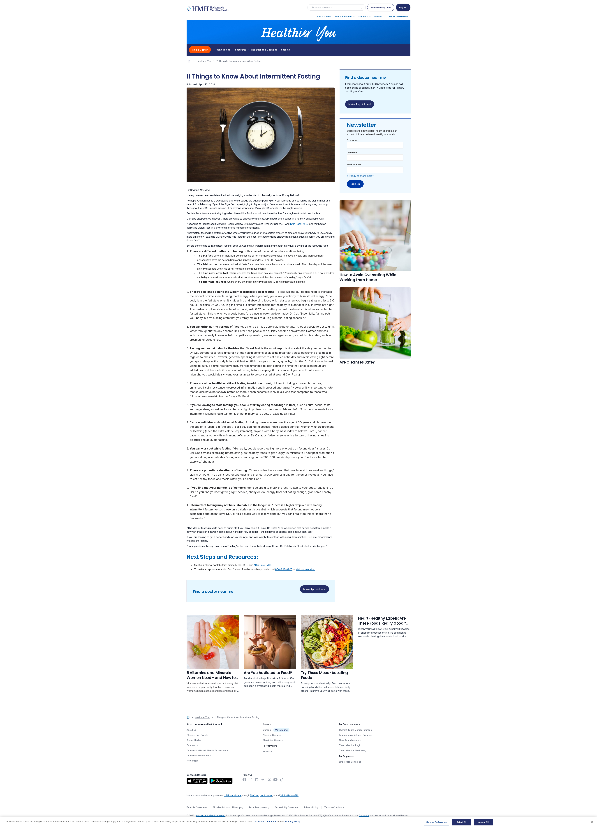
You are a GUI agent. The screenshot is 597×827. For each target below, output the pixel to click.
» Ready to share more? (360, 175)
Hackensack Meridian (210, 815)
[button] (324, 16)
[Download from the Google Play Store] (221, 781)
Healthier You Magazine (264, 50)
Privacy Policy (311, 807)
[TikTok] (282, 779)
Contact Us (193, 745)
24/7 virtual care (232, 795)
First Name (352, 140)
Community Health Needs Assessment (207, 750)
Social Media (194, 740)
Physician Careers (273, 740)
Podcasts (285, 50)
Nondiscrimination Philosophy (228, 807)
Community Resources (199, 755)
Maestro (267, 751)
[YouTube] (275, 779)
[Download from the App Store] (197, 781)
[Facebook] (244, 779)
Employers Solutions (350, 761)
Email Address (354, 164)
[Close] (592, 821)
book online (266, 795)
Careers (267, 730)
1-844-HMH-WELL (289, 795)
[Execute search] (362, 7)
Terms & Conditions (334, 807)
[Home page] (189, 61)
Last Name (352, 152)
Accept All (483, 822)
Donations (364, 815)
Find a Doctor (200, 49)
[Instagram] (250, 779)
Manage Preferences (436, 822)
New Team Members (350, 740)
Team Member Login (350, 745)
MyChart (254, 795)
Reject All (461, 822)
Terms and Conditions (264, 821)
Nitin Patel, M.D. (299, 223)
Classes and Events (197, 735)
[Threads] (263, 779)
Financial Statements (197, 807)
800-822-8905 (283, 569)
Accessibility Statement (286, 807)
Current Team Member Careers (356, 730)
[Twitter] (269, 779)
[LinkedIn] (257, 779)
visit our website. (305, 569)
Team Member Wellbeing (352, 750)
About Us (191, 730)
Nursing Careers (272, 735)
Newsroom (192, 760)
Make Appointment (314, 589)
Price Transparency (259, 807)
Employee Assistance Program (355, 735)
